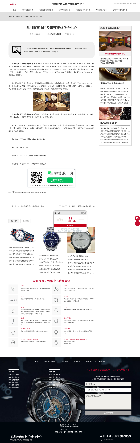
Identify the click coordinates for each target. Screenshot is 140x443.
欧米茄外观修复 (14, 385)
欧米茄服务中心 (54, 387)
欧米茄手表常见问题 (83, 10)
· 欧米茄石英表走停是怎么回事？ (49, 259)
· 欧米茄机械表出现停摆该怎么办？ (50, 255)
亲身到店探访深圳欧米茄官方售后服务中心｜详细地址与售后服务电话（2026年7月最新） (115, 134)
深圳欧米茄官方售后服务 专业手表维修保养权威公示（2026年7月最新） (115, 128)
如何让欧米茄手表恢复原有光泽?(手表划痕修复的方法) (115, 100)
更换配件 (64, 361)
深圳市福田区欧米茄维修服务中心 (32, 206)
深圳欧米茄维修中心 (120, 10)
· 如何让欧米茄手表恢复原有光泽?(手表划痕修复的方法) (22, 261)
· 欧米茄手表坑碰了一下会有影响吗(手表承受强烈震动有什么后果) (22, 254)
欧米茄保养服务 (54, 377)
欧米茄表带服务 (14, 387)
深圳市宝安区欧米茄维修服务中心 (83, 206)
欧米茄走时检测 (14, 375)
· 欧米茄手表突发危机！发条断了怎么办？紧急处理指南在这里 (22, 247)
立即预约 (70, 225)
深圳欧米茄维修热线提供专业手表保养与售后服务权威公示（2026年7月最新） (115, 142)
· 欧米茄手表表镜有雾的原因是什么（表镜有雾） (81, 273)
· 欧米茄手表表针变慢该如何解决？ (79, 256)
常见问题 (77, 361)
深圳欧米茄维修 (27, 10)
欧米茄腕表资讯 (101, 10)
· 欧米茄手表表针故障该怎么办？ (49, 265)
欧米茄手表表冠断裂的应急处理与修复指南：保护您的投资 (115, 91)
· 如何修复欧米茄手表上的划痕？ (49, 269)
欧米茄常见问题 (54, 382)
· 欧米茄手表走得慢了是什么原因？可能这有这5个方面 (22, 264)
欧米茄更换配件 (54, 380)
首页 (14, 10)
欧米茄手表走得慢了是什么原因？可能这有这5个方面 (115, 103)
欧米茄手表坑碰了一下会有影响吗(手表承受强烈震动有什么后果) (115, 94)
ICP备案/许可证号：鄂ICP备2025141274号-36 (70, 432)
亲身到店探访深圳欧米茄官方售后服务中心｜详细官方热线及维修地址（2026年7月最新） (115, 131)
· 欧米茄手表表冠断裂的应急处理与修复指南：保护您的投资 (22, 251)
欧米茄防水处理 (14, 377)
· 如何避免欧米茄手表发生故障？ (49, 272)
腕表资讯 (89, 361)
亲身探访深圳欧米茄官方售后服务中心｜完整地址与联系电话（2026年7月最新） (115, 137)
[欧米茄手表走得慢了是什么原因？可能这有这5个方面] (22, 235)
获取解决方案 (108, 413)
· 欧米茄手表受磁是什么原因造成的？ (80, 266)
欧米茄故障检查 (14, 380)
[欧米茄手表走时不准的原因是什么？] (81, 240)
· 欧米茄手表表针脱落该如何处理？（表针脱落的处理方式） (22, 257)
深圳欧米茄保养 (64, 10)
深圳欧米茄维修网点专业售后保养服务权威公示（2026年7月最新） (115, 140)
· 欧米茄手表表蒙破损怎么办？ (77, 259)
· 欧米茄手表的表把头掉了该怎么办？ (50, 262)
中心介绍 (102, 361)
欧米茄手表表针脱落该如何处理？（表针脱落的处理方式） (115, 97)
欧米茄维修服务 (49, 361)
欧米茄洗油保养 (14, 382)
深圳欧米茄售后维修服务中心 (70, 426)
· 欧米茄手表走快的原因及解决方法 (79, 270)
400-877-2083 (67, 344)
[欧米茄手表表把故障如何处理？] (51, 239)
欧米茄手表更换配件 (46, 10)
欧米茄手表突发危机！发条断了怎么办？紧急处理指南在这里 (115, 88)
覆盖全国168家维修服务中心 (126, 3)
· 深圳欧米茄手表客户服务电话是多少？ (80, 263)
